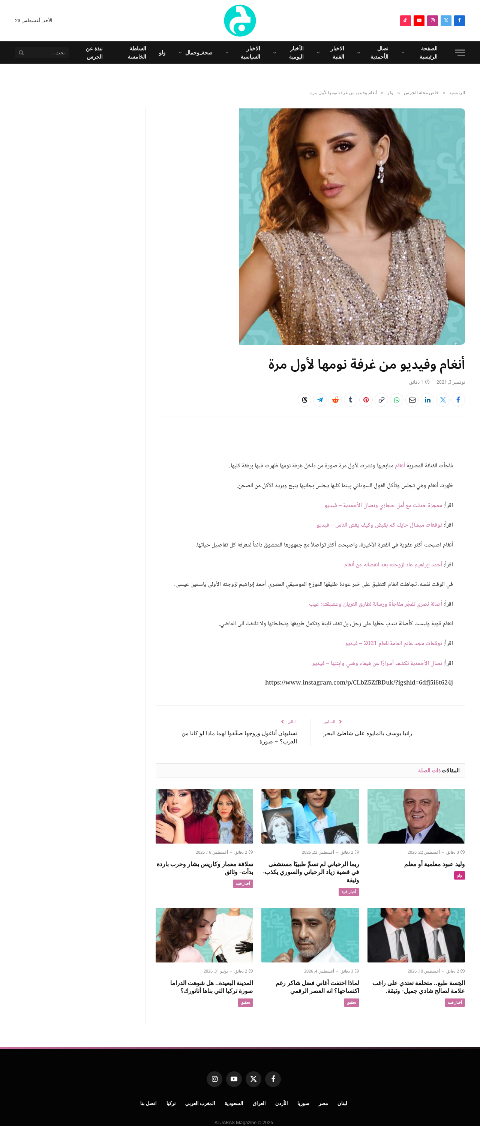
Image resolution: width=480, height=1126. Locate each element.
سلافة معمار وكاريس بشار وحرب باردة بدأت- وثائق (205, 868)
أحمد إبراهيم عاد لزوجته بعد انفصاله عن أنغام (393, 565)
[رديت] (335, 400)
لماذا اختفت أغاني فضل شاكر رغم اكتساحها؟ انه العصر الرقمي (317, 987)
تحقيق (351, 1002)
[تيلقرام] (320, 400)
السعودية (234, 1103)
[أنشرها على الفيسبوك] (458, 400)
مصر (323, 1103)
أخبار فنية (349, 892)
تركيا (171, 1103)
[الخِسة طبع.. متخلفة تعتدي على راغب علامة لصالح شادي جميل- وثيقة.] (416, 935)
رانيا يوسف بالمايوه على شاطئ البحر (368, 733)
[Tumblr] (350, 400)
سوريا (303, 1103)
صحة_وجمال (199, 53)
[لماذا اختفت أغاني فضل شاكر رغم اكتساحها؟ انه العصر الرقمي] (310, 935)
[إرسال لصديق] (412, 400)
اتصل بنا (148, 1103)
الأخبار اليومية (296, 52)
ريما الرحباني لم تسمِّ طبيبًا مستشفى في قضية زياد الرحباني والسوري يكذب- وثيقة (310, 872)
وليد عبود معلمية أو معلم (434, 864)
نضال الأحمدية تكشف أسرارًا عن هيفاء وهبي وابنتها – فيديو (377, 664)
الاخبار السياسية (250, 52)
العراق (259, 1103)
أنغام (400, 466)
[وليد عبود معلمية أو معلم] (416, 816)
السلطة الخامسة (137, 52)
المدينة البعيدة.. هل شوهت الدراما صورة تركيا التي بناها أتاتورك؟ (211, 987)
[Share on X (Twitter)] (443, 400)
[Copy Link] (381, 400)
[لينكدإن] (427, 400)
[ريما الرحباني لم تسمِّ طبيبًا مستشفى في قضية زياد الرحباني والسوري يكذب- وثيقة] (310, 816)
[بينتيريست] (366, 400)
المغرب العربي (200, 1103)
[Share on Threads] (304, 400)
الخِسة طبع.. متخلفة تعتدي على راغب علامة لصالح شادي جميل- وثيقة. (418, 987)
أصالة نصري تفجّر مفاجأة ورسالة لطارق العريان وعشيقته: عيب (375, 604)
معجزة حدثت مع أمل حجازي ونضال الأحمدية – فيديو (383, 506)
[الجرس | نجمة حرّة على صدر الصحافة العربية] (240, 20)
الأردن (281, 1103)
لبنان (342, 1103)
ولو (162, 53)
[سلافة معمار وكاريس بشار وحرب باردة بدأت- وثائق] (204, 816)
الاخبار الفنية (337, 52)
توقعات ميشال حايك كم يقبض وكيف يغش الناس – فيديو (379, 525)
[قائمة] (460, 52)
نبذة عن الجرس (94, 52)
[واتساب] (397, 400)
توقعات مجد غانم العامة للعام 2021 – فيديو (393, 644)
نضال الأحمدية (379, 52)
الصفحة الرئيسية (429, 52)
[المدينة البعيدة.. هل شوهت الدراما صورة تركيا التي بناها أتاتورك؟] (204, 935)
